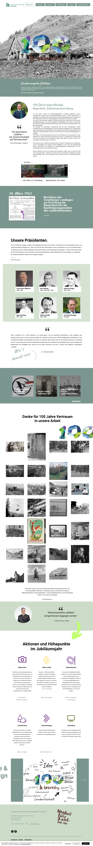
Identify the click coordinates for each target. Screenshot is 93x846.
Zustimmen (85, 843)
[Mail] (27, 823)
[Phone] (12, 823)
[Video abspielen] (32, 171)
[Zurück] (16, 780)
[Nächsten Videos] (70, 170)
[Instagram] (12, 831)
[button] (26, 162)
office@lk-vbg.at (35, 824)
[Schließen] (91, 843)
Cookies (20, 839)
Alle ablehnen (77, 843)
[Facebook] (15, 831)
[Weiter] (83, 780)
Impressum (14, 839)
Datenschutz (28, 839)
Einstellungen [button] (68, 843)
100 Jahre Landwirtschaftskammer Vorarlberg (32, 92)
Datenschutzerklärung (26, 844)
